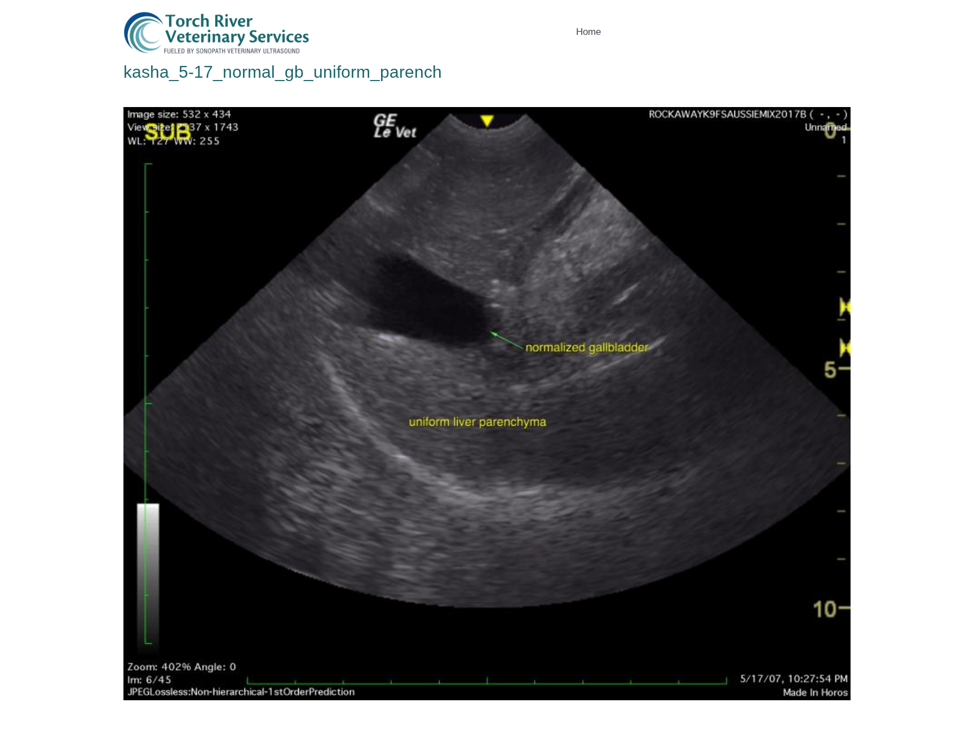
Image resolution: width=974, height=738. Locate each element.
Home (588, 31)
